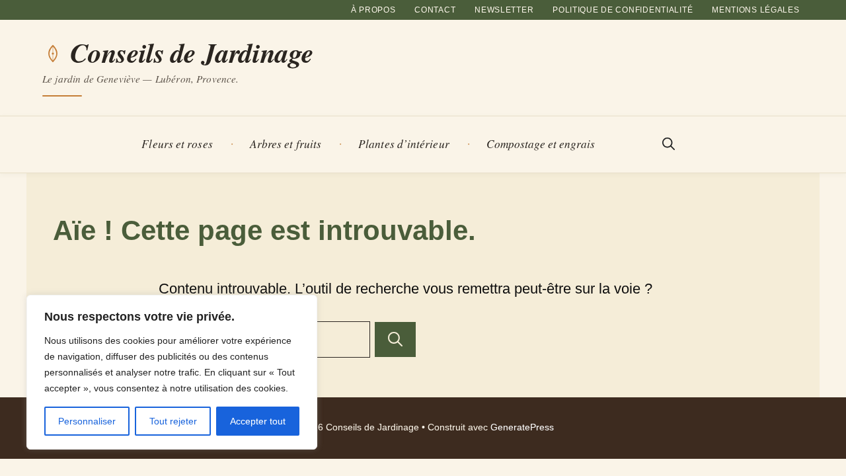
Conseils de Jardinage (191, 52)
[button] (668, 144)
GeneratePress (522, 427)
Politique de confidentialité (623, 10)
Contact (434, 10)
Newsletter (504, 10)
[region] (171, 372)
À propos (373, 10)
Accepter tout (258, 421)
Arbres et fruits (285, 143)
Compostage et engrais (541, 143)
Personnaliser (87, 421)
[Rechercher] (395, 339)
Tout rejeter (173, 421)
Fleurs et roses (176, 143)
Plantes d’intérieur (403, 143)
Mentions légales (756, 10)
